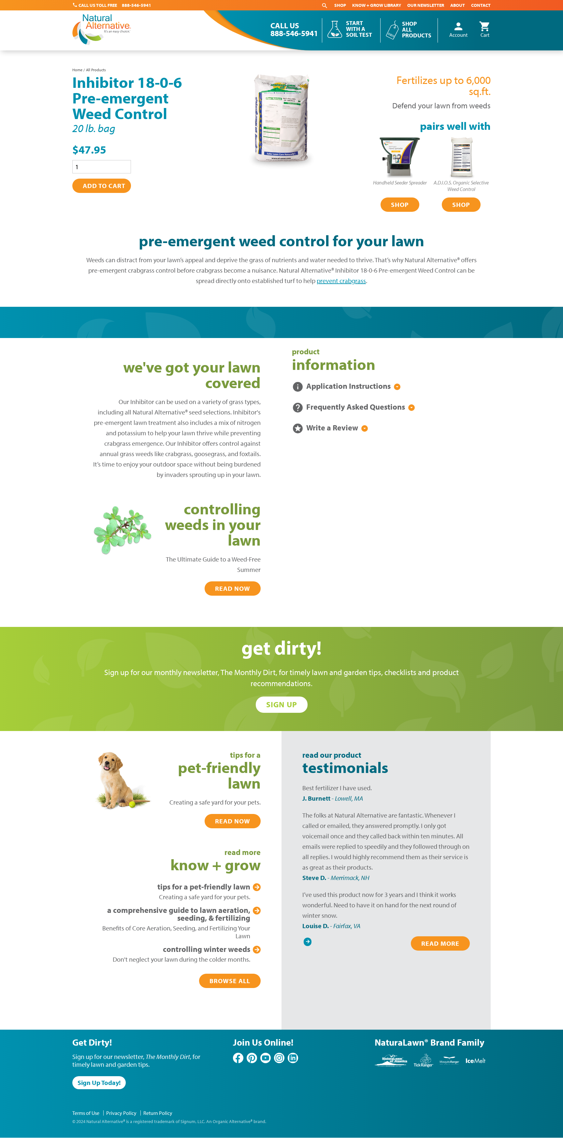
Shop (340, 5)
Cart (485, 30)
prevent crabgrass (341, 281)
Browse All (229, 981)
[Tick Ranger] (423, 1066)
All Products (96, 69)
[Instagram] (279, 1058)
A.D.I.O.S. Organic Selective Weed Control (461, 185)
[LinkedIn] (293, 1058)
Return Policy (157, 1113)
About (457, 5)
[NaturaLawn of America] (391, 1066)
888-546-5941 (136, 5)
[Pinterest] (252, 1058)
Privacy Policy (121, 1113)
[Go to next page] (307, 940)
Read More (440, 943)
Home (77, 69)
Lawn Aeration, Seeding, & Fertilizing (178, 914)
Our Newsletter (425, 5)
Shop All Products (416, 29)
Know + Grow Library (376, 5)
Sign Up (281, 704)
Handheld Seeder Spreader (400, 182)
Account (458, 30)
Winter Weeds (206, 949)
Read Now (232, 588)
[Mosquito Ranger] (449, 1066)
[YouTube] (265, 1058)
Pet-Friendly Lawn (203, 886)
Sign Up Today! (99, 1082)
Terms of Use (85, 1113)
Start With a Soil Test (359, 29)
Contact (481, 5)
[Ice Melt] (475, 1066)
